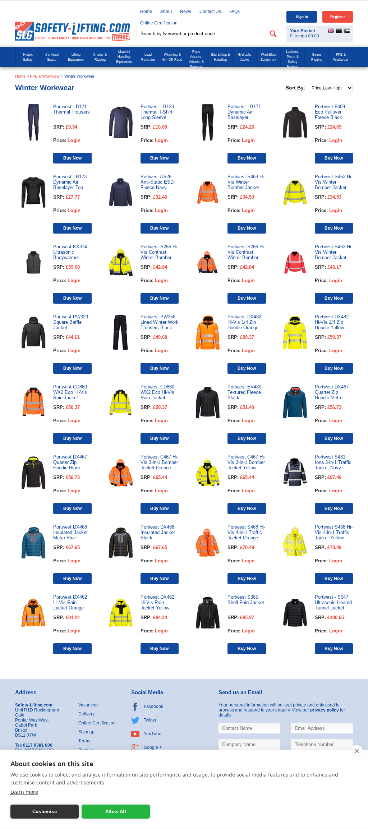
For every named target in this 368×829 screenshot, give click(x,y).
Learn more (24, 791)
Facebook (153, 706)
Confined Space (52, 57)
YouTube (152, 733)
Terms (84, 740)
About (166, 11)
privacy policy (324, 710)
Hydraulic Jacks (245, 57)
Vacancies (88, 705)
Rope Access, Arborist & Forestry (196, 59)
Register (337, 17)
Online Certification (97, 723)
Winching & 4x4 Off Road (172, 57)
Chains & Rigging (100, 57)
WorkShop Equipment (268, 57)
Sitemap (86, 731)
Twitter (150, 720)
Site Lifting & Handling (220, 57)
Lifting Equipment (76, 57)
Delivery (86, 714)
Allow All (115, 811)
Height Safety (28, 57)
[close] (357, 751)
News (185, 11)
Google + (153, 747)
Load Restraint (148, 57)
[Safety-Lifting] (72, 31)
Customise (44, 811)
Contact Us (210, 11)
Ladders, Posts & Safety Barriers (292, 59)
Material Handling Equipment (124, 57)
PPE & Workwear (340, 57)
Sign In (302, 17)
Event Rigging (316, 57)
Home (146, 11)
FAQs (234, 11)
